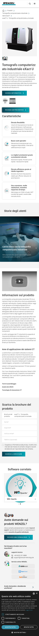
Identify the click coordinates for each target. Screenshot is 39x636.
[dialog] (19, 613)
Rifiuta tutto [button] (29, 627)
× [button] (36, 593)
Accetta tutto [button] (10, 627)
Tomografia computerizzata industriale (14, 13)
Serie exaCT (6, 16)
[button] (34, 3)
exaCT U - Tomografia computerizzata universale (18, 18)
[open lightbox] (5, 58)
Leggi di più (29, 610)
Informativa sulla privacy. (20, 445)
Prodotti (10, 10)
